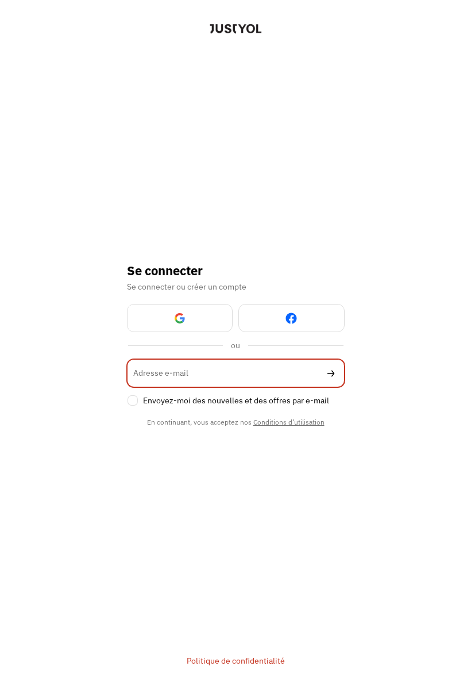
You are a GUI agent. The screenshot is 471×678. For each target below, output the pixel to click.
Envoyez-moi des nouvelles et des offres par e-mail (236, 400)
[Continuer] (331, 373)
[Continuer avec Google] (180, 318)
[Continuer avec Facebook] (291, 318)
